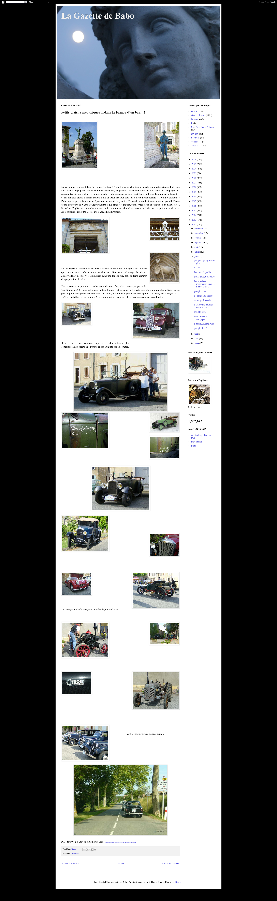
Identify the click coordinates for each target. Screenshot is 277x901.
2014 (194, 214)
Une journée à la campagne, (201, 318)
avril (196, 338)
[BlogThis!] (86, 849)
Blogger (179, 881)
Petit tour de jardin (202, 272)
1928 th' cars (200, 311)
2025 (194, 163)
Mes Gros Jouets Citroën (202, 127)
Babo (193, 445)
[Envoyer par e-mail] (83, 849)
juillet (197, 251)
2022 (194, 177)
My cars (75, 853)
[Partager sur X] (89, 849)
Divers (194, 111)
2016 (194, 205)
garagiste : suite (201, 291)
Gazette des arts (198, 115)
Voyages (195, 145)
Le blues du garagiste (203, 295)
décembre (199, 228)
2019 (194, 191)
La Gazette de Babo (97, 15)
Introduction (196, 441)
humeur (194, 119)
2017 (194, 201)
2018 (194, 196)
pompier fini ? (200, 328)
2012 (194, 224)
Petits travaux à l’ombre (204, 276)
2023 (194, 173)
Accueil (120, 863)
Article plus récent (70, 863)
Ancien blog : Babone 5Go (201, 436)
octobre (198, 237)
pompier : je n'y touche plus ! (204, 262)
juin (196, 256)
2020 (194, 187)
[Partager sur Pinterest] (94, 849)
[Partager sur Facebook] (92, 849)
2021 (194, 182)
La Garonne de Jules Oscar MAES (203, 306)
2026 (194, 159)
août (196, 246)
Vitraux (194, 141)
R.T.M (197, 267)
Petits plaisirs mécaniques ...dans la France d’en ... (205, 284)
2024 (194, 168)
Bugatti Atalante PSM (204, 323)
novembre (199, 233)
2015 (194, 210)
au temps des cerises (203, 300)
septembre (199, 242)
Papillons (195, 137)
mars (196, 343)
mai (196, 333)
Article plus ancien (170, 863)
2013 (194, 219)
